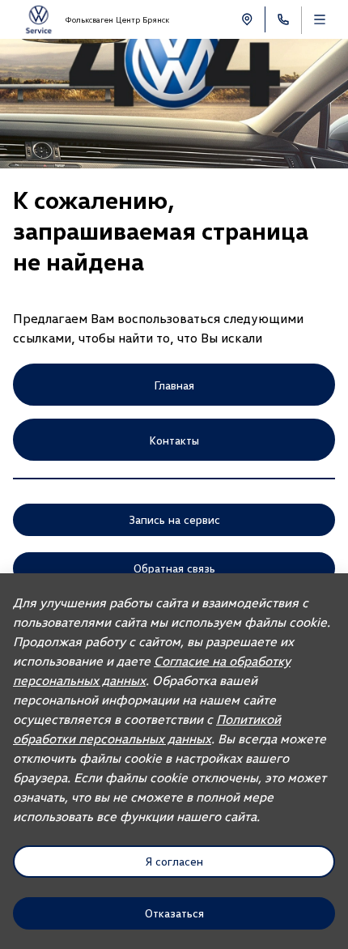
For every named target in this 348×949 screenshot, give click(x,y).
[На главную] (38, 20)
